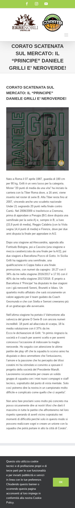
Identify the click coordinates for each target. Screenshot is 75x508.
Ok (61, 482)
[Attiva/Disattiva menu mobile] (66, 35)
